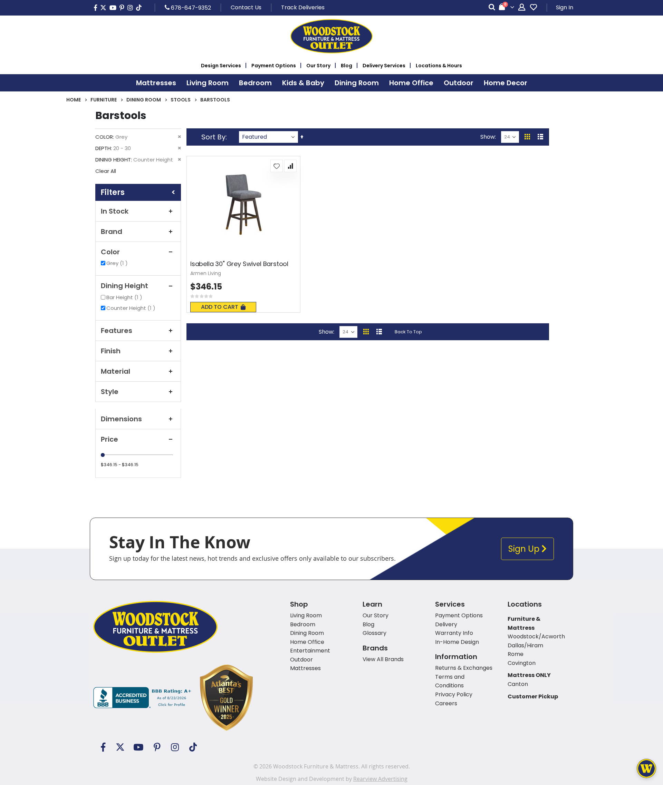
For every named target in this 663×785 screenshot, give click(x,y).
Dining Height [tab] (124, 286)
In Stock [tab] (114, 211)
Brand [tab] (111, 231)
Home (73, 99)
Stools (181, 99)
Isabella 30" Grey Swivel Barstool (239, 264)
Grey (117, 263)
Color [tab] (110, 252)
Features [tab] (116, 330)
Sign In (564, 7)
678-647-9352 (190, 7)
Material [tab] (115, 371)
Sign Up (524, 549)
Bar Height (125, 297)
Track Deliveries (303, 7)
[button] (276, 166)
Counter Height (131, 308)
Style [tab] (109, 391)
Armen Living (205, 273)
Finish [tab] (111, 351)
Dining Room (143, 99)
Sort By (213, 137)
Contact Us (246, 7)
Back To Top (408, 331)
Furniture (103, 99)
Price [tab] (109, 439)
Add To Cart (219, 307)
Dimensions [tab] (121, 419)
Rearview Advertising (380, 779)
